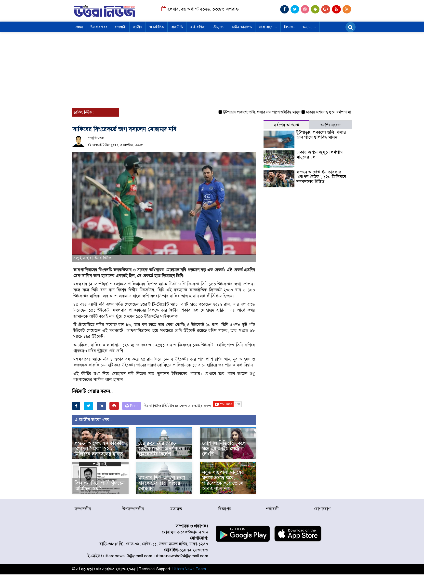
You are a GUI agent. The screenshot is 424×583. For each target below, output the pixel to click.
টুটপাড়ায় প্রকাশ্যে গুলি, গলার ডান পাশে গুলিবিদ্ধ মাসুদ (251, 112)
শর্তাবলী (272, 508)
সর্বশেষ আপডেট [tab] (286, 125)
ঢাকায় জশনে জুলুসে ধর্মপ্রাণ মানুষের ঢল (325, 112)
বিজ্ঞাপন (224, 508)
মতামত (176, 508)
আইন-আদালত (242, 27)
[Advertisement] (212, 69)
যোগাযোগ (322, 508)
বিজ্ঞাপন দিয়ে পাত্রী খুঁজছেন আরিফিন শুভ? (100, 486)
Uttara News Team (189, 569)
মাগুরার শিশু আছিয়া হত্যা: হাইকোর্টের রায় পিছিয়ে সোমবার (162, 483)
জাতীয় (137, 27)
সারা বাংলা (267, 27)
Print (133, 405)
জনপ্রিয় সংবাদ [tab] (330, 125)
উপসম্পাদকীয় (133, 508)
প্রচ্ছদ (79, 27)
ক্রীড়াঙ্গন (219, 27)
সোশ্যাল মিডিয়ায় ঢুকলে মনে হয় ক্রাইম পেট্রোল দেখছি (224, 448)
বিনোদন (289, 27)
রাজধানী (120, 27)
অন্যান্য (308, 27)
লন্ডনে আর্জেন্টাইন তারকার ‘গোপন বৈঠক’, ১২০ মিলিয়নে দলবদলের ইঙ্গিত (99, 448)
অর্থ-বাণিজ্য (198, 27)
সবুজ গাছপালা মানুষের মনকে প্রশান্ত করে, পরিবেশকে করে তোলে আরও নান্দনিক (223, 480)
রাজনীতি (177, 27)
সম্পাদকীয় (83, 508)
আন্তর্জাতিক (156, 27)
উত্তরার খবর (98, 27)
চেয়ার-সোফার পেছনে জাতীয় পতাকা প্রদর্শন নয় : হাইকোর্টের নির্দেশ (162, 448)
